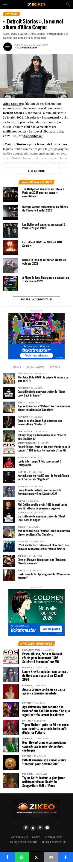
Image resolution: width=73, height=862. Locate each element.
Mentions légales (19, 837)
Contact (36, 837)
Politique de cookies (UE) (54, 842)
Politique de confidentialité (24, 842)
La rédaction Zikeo (28, 47)
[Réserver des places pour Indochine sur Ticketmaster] (36, 334)
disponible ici (32, 136)
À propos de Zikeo (53, 837)
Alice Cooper (12, 104)
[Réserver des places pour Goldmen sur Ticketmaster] (36, 611)
